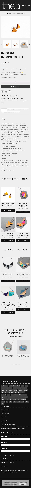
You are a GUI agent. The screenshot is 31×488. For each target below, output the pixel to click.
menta (8, 394)
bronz (23, 385)
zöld (2, 403)
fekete (25, 387)
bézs (26, 385)
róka (10, 399)
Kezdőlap (8, 11)
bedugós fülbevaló (11, 98)
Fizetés (25, 109)
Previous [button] (2, 44)
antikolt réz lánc (5, 385)
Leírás (4, 109)
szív (7, 401)
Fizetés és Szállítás (5, 413)
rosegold (3, 399)
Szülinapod (4, 448)
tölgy (23, 401)
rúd (18, 399)
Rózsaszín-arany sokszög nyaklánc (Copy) (23, 357)
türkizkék (26, 401)
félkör (3, 390)
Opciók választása (23, 211)
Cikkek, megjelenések (6, 420)
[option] (7, 44)
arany (10, 385)
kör (5, 392)
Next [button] (29, 44)
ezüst (11, 387)
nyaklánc (3, 397)
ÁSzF (2, 411)
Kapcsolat (3, 416)
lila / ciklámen (10, 392)
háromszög (21, 101)
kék (2, 392)
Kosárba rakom (16, 86)
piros (26, 397)
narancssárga (14, 394)
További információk (15, 109)
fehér (21, 387)
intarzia (25, 390)
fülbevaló (16, 101)
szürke (11, 401)
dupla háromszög (5, 387)
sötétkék (18, 401)
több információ (14, 484)
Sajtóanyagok (4, 422)
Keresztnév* (4, 436)
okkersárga (9, 397)
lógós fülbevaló (17, 392)
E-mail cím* (4, 442)
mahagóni (4, 394)
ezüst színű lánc (16, 387)
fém (6, 390)
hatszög (15, 390)
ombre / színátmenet (16, 397)
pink (22, 397)
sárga (2, 102)
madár (23, 392)
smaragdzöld (23, 399)
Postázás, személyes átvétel (10, 112)
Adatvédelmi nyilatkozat (6, 415)
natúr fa (26, 101)
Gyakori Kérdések (5, 409)
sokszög (3, 401)
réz (7, 399)
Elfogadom (22, 484)
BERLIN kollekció (16, 11)
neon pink (24, 394)
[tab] (4, 110)
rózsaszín (14, 399)
